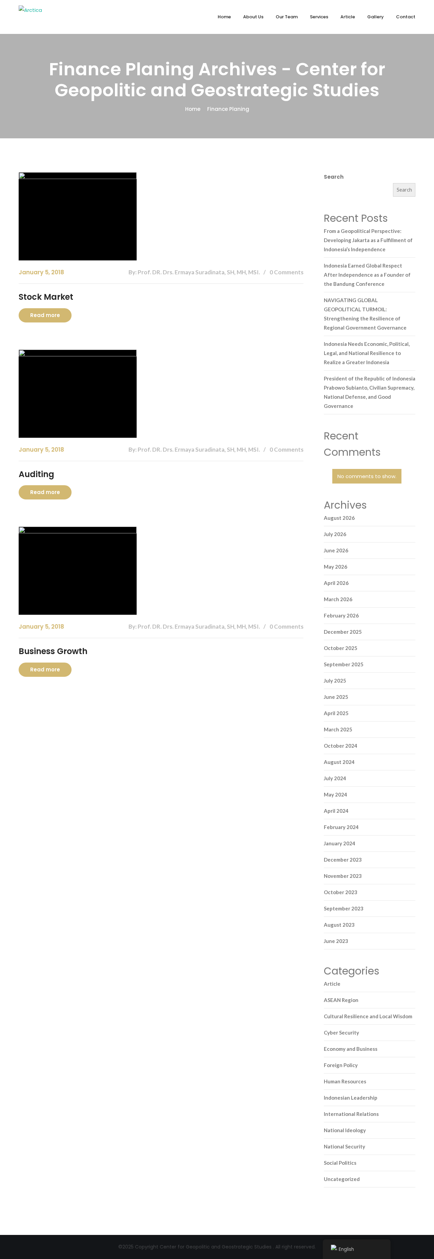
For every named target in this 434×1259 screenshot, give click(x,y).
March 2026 (338, 599)
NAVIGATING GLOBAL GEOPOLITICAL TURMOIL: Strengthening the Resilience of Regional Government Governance (365, 314)
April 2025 (336, 713)
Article (347, 17)
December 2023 (343, 860)
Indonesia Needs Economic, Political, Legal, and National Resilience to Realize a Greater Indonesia (367, 353)
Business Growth (53, 651)
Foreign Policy (341, 1065)
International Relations (351, 1114)
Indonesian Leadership (350, 1098)
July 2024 (335, 778)
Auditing (36, 474)
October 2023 (340, 892)
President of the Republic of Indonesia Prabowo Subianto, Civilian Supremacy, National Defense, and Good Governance (369, 392)
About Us (253, 17)
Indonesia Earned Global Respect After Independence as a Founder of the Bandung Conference (367, 274)
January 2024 (339, 843)
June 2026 (336, 550)
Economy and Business (350, 1049)
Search (333, 176)
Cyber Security (341, 1032)
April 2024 (336, 811)
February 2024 (341, 827)
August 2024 (339, 762)
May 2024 (335, 794)
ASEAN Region (341, 1000)
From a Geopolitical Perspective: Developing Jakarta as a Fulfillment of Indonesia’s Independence (368, 240)
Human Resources (345, 1081)
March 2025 (338, 729)
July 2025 (335, 680)
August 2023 (339, 925)
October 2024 (340, 746)
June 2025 (336, 697)
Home (224, 17)
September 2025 (343, 664)
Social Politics (340, 1163)
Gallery (375, 17)
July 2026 (335, 534)
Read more (45, 315)
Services (319, 17)
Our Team (287, 17)
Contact (405, 17)
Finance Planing (228, 109)
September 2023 (343, 908)
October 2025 (340, 648)
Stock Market (46, 296)
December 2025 (343, 632)
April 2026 (336, 583)
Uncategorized (342, 1179)
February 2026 (341, 615)
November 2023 (343, 876)
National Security (344, 1146)
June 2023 (336, 941)
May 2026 (335, 567)
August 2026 (339, 518)
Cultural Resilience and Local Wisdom (368, 1016)
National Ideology (345, 1130)
